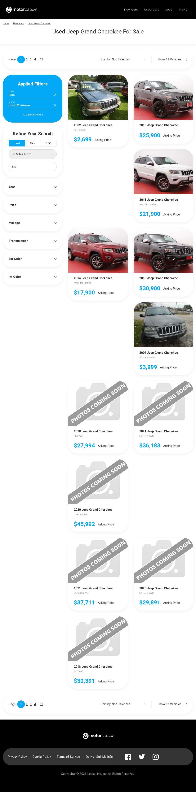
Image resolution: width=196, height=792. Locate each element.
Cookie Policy (42, 757)
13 (41, 59)
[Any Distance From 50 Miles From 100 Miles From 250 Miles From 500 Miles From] (33, 154)
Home (6, 23)
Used (17, 143)
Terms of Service (68, 757)
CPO (48, 143)
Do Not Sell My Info (99, 757)
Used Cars (18, 23)
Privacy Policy (17, 757)
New (32, 143)
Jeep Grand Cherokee (39, 23)
